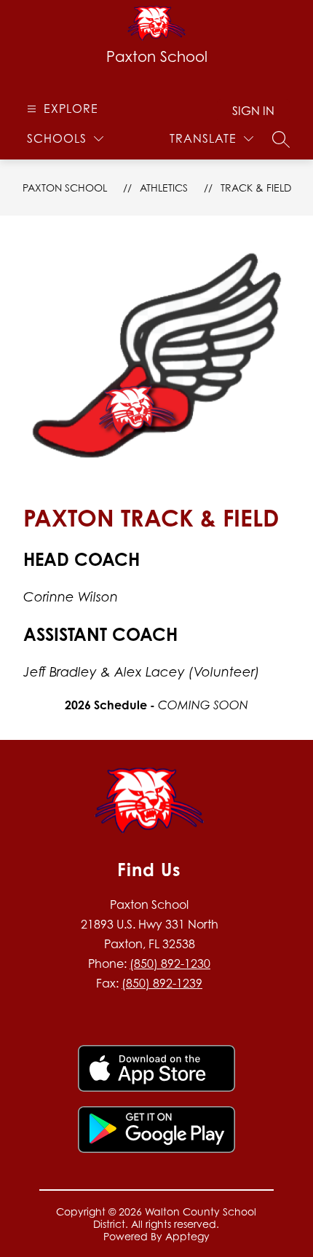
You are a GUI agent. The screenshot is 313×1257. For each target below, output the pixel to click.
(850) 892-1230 (170, 963)
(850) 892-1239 (162, 983)
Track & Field (256, 187)
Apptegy (187, 1236)
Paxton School (65, 187)
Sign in (253, 110)
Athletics (164, 187)
